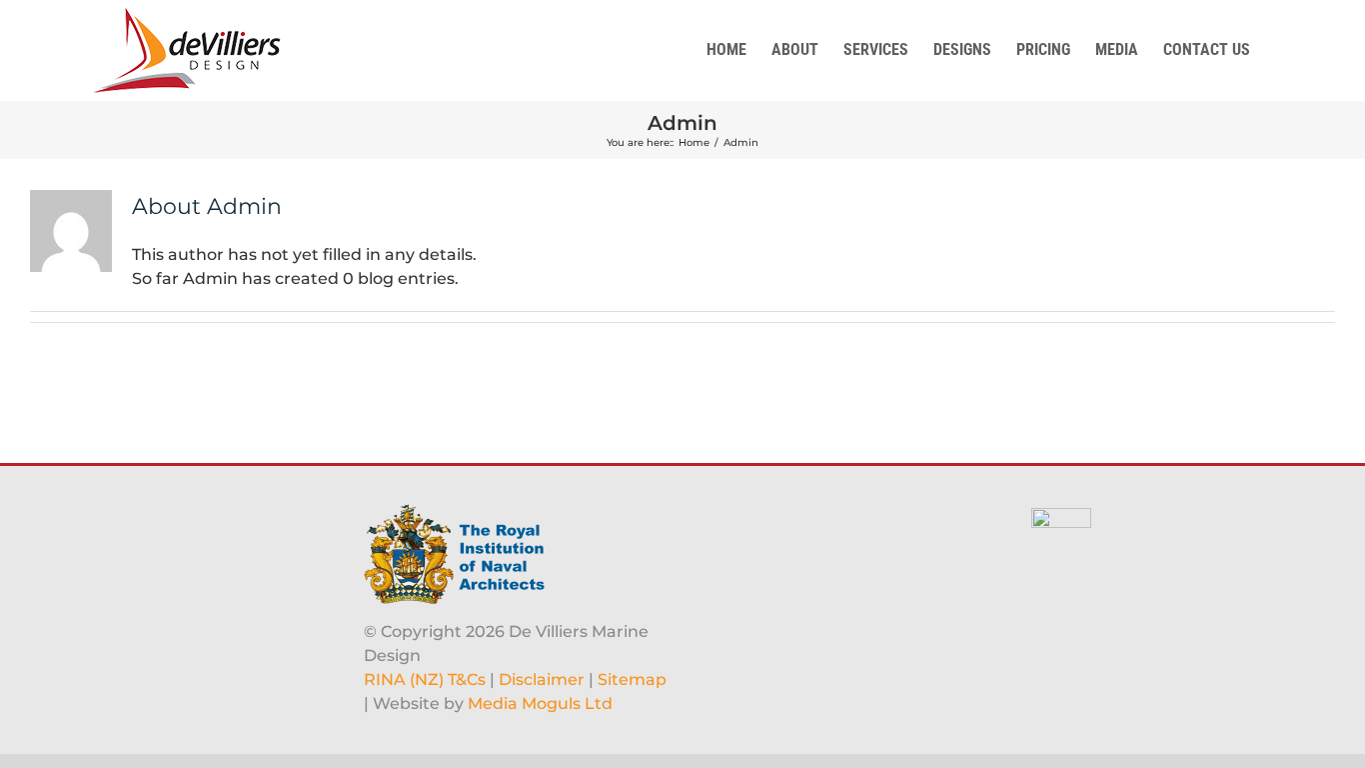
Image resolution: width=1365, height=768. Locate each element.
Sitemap (632, 679)
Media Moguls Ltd (540, 703)
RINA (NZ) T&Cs (425, 679)
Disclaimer (542, 679)
